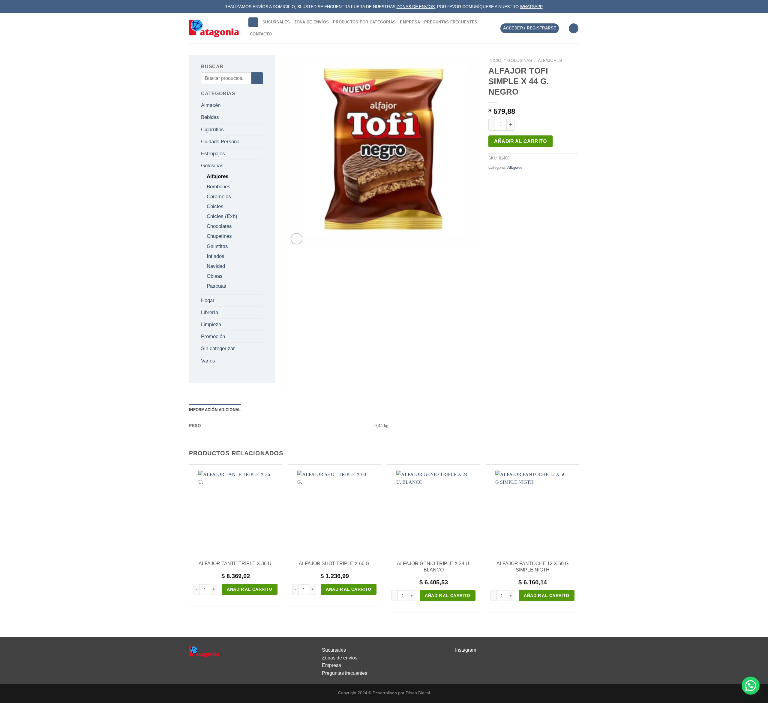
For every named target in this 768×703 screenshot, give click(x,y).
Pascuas (216, 286)
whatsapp (531, 6)
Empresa (410, 22)
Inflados (215, 256)
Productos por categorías (364, 22)
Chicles (215, 206)
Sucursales (276, 22)
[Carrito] (573, 28)
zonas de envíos (416, 6)
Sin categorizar (218, 348)
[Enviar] (257, 78)
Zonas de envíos (339, 657)
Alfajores (550, 60)
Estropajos (213, 153)
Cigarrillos (212, 129)
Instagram (465, 650)
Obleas (215, 276)
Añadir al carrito (520, 141)
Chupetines (219, 236)
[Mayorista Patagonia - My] (204, 651)
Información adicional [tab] (215, 410)
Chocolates (219, 226)
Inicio (494, 60)
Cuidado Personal (221, 141)
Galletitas (217, 246)
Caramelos (219, 196)
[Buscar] (253, 22)
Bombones (218, 186)
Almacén (210, 105)
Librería (209, 312)
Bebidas (210, 117)
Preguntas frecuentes (344, 673)
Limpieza (211, 324)
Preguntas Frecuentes (450, 22)
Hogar (207, 300)
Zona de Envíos (311, 22)
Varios (208, 361)
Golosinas (519, 60)
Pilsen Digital (418, 692)
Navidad (216, 266)
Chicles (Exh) (222, 216)
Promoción (213, 336)
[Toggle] (260, 105)
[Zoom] (296, 239)
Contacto (261, 34)
